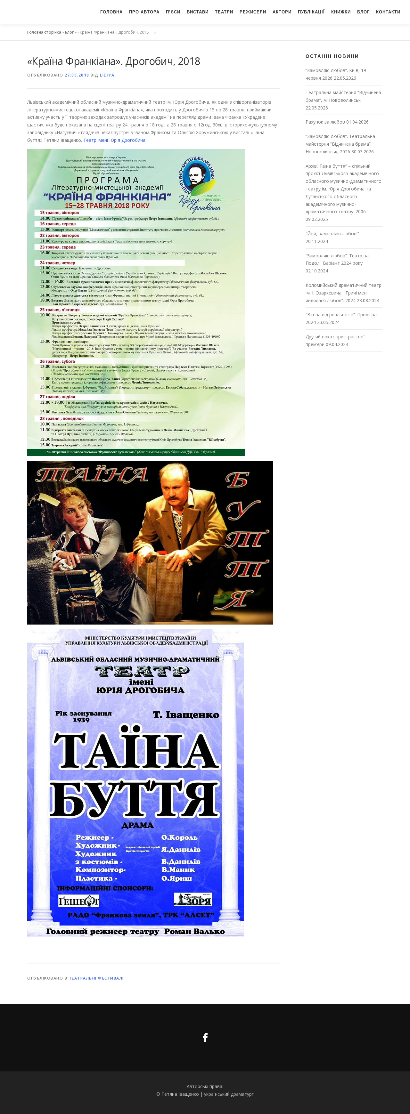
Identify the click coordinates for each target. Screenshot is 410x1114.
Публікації (311, 12)
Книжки (341, 12)
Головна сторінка (44, 32)
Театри (224, 12)
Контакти (388, 12)
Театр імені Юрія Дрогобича (113, 140)
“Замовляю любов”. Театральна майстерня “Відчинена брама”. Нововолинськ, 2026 (340, 144)
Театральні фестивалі (96, 978)
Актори (282, 12)
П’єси (173, 12)
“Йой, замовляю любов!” (332, 233)
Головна (111, 12)
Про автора (144, 12)
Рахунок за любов (325, 122)
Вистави (198, 12)
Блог (363, 12)
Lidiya (107, 75)
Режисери (253, 12)
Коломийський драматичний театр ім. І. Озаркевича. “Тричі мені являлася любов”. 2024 (343, 292)
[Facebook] (205, 1037)
